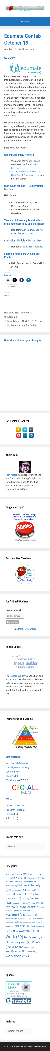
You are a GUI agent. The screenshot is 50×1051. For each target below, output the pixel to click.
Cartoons (18, 882)
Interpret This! (37, 903)
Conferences (29, 882)
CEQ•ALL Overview (15, 805)
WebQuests (25, 485)
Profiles (10, 814)
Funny (25, 899)
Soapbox (13, 922)
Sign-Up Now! (13, 610)
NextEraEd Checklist (32, 246)
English (10, 894)
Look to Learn (13, 771)
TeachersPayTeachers (28, 922)
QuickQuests (11, 919)
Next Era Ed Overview (17, 763)
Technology (21, 925)
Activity (10, 874)
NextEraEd (12, 312)
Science (22, 918)
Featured (22, 894)
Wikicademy (31, 952)
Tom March (12, 474)
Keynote (13, 906)
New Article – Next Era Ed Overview (25, 321)
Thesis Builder (17, 675)
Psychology (31, 915)
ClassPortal (12, 776)
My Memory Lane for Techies (22, 325)
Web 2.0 (19, 947)
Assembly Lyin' (34, 878)
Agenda (21, 874)
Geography (16, 903)
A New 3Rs (18, 877)
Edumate (12, 316)
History (26, 903)
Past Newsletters (27, 628)
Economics (17, 890)
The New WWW (19, 931)
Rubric (9, 818)
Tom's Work (25, 312)
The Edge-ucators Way (17, 767)
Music (11, 911)
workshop (17, 956)
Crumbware (11, 886)
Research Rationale (16, 809)
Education (31, 890)
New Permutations (24, 911)
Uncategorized (21, 942)
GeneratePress (39, 1046)
